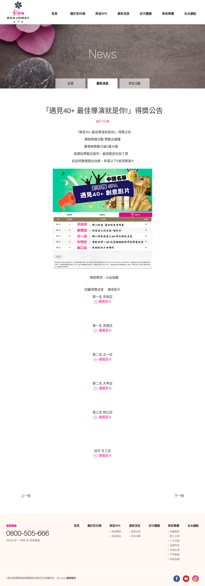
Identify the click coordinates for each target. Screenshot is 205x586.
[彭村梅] (18, 12)
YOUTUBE (186, 578)
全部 (70, 83)
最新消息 (124, 13)
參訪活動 (135, 83)
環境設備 (175, 559)
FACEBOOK (176, 578)
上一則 (26, 496)
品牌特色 (175, 545)
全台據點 (190, 13)
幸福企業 (175, 550)
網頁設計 (71, 578)
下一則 (179, 496)
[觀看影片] (96, 301)
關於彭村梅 (77, 13)
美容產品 (116, 536)
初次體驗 (146, 13)
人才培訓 (175, 540)
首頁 (54, 13)
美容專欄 (168, 13)
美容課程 (116, 531)
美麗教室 (175, 531)
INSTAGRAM (195, 578)
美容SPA (101, 13)
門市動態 (175, 554)
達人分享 (175, 536)
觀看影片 (105, 301)
